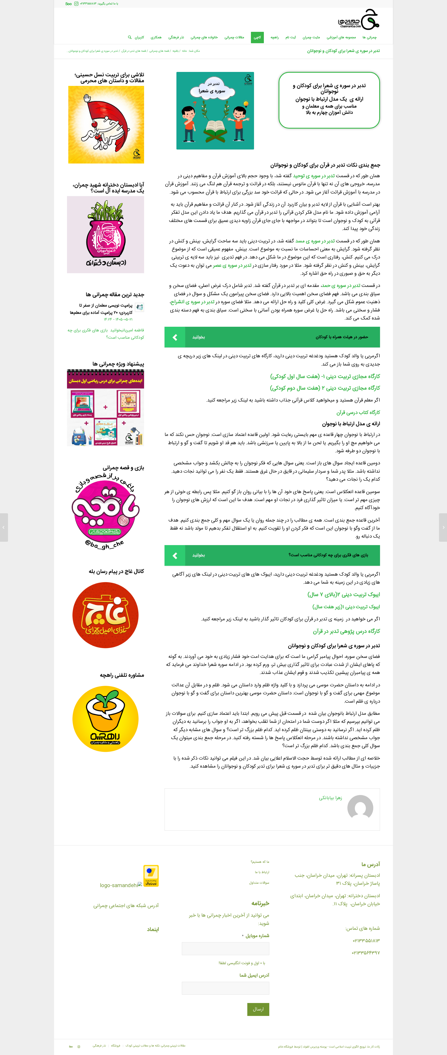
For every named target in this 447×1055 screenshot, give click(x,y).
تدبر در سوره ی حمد (341, 286)
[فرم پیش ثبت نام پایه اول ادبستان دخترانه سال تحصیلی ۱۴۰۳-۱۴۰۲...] (443, 527)
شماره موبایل (255, 936)
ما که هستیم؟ (260, 862)
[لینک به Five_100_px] (68, 4)
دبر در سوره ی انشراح (192, 302)
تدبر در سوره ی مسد (315, 241)
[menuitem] (369, 37)
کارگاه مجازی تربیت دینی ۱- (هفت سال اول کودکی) (325, 376)
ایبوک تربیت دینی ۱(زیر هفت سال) (346, 607)
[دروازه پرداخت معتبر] (151, 886)
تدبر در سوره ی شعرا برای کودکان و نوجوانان (343, 51)
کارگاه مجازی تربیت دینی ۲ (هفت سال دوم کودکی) (325, 388)
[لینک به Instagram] (76, 4)
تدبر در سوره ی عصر (232, 266)
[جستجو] (128, 37)
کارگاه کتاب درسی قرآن (358, 413)
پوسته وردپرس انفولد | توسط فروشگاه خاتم (302, 1047)
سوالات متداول (259, 883)
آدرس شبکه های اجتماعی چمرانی (126, 906)
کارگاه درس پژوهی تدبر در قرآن (346, 631)
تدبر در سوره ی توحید (314, 176)
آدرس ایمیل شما (254, 976)
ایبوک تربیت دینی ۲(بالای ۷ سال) (344, 594)
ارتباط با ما (262, 872)
